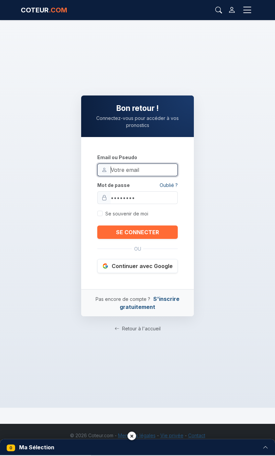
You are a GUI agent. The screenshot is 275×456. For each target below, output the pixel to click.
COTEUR (44, 10)
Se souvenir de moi (126, 213)
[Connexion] (231, 10)
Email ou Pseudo (117, 157)
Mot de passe (113, 185)
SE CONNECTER (137, 232)
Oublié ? (169, 185)
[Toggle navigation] (247, 10)
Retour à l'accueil (141, 328)
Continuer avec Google (142, 266)
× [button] (132, 435)
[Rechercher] (219, 10)
